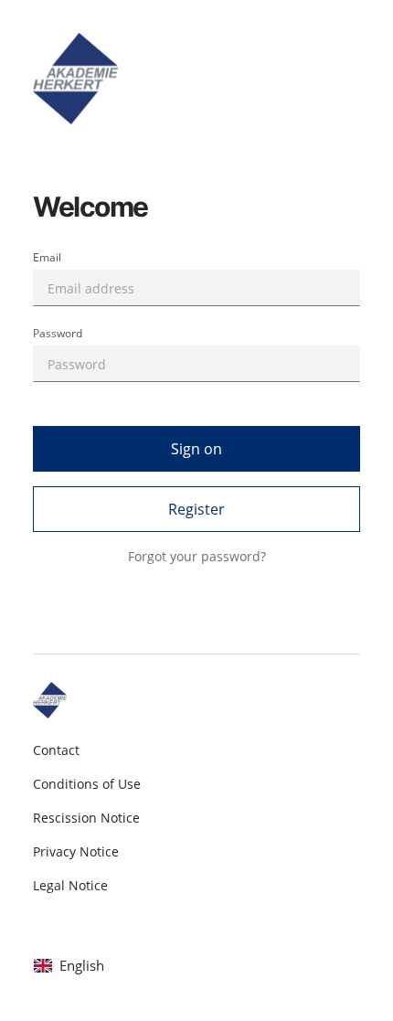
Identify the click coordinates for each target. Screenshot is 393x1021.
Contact (56, 750)
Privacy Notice (76, 851)
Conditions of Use (87, 783)
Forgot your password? (197, 556)
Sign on (196, 449)
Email (47, 257)
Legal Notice (70, 885)
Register (196, 509)
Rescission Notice (86, 817)
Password (57, 333)
